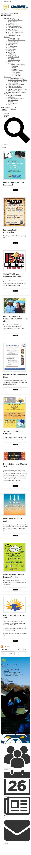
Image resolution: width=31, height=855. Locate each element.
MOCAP (6, 671)
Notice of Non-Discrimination (12, 669)
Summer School (15, 72)
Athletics (13, 67)
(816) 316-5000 (5, 684)
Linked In (6, 730)
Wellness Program (16, 74)
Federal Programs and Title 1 (12, 672)
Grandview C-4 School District (9, 724)
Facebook (6, 727)
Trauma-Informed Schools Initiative (13, 674)
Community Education (17, 70)
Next (10, 653)
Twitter (6, 729)
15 (25, 649)
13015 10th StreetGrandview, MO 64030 (7, 680)
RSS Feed (6, 646)
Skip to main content (6, 1)
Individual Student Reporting (12, 675)
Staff (5, 116)
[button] (9, 18)
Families (6, 115)
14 (21, 649)
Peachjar (6, 113)
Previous (6, 649)
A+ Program (14, 69)
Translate (13, 109)
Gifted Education (15, 75)
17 (6, 653)
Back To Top (7, 732)
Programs (10, 63)
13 (18, 649)
